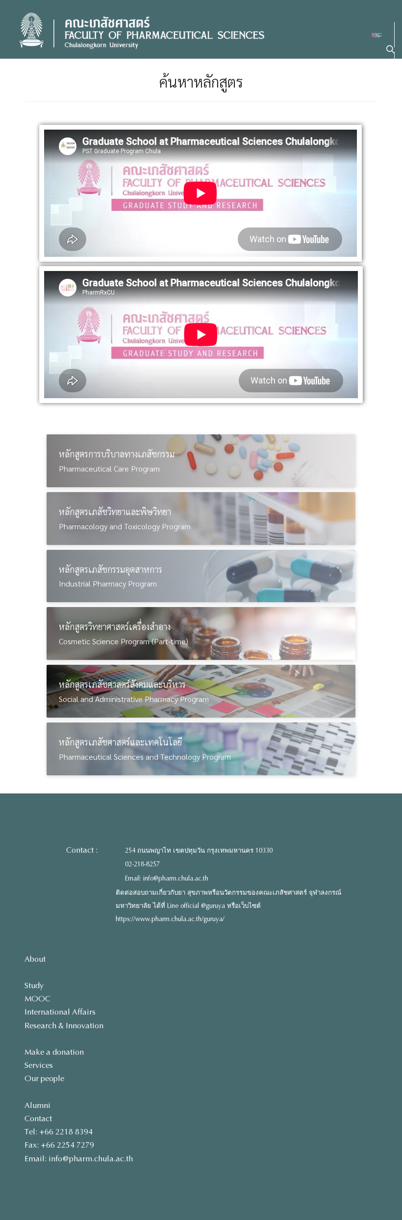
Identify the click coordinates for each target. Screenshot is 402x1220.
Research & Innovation (64, 1025)
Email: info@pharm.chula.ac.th (166, 878)
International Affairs (60, 1012)
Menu (370, 94)
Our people (44, 1078)
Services (39, 1065)
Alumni (37, 1105)
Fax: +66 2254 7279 (59, 1145)
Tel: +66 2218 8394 (59, 1131)
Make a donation (54, 1052)
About (35, 959)
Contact (38, 1118)
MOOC (37, 998)
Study (34, 985)
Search (367, 64)
